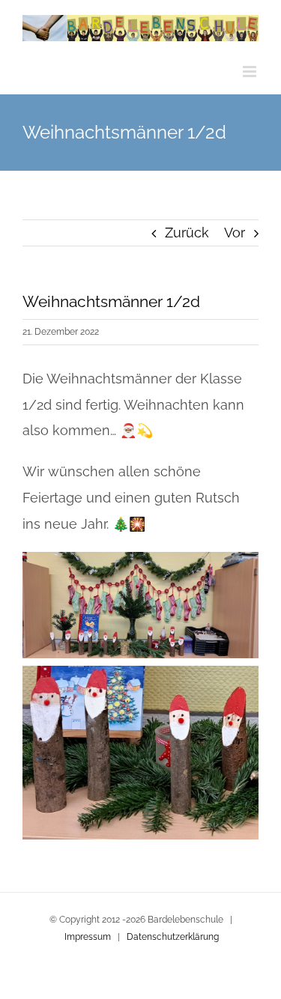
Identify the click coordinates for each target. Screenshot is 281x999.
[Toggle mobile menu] (251, 71)
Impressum (87, 937)
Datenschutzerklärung (173, 937)
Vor (234, 232)
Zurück (187, 232)
